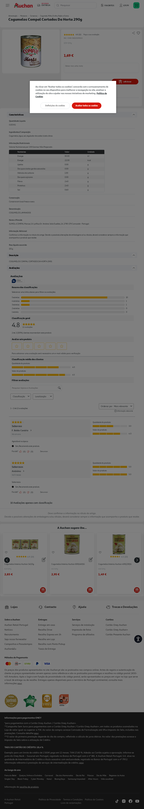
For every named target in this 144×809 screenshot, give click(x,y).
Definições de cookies (55, 105)
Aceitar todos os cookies (87, 105)
